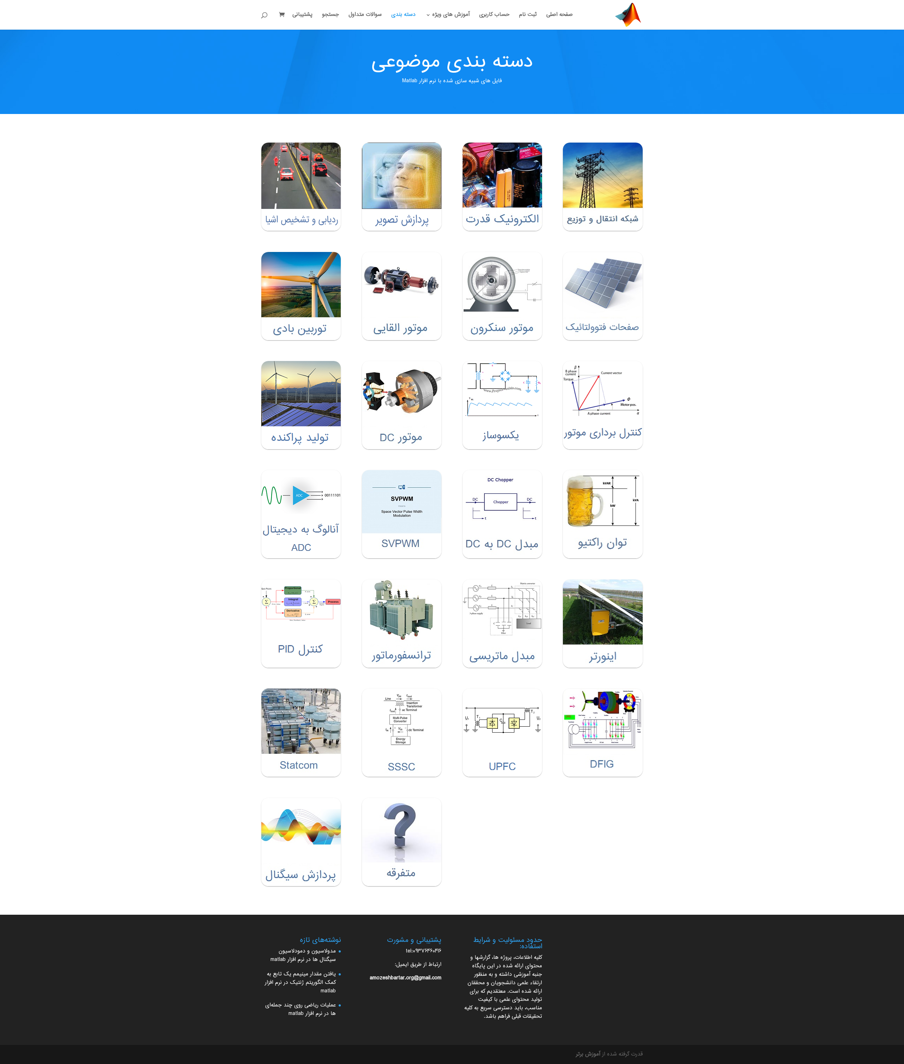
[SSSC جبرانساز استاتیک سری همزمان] (401, 733)
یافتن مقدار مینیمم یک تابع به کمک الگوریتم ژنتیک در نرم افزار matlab (300, 982)
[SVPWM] (401, 514)
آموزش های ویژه (451, 15)
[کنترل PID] (301, 623)
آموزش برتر (588, 1054)
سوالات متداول (365, 15)
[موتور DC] (401, 405)
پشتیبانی (302, 15)
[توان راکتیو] (602, 514)
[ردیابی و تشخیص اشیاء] (301, 187)
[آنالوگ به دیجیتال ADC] (301, 514)
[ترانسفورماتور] (401, 623)
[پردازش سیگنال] (301, 842)
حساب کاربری (494, 15)
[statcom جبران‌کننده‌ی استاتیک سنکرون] (301, 733)
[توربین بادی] (301, 296)
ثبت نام (528, 15)
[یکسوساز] (502, 405)
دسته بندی (403, 15)
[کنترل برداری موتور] (602, 405)
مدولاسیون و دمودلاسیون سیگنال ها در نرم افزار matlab (303, 955)
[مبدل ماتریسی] (502, 623)
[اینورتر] (602, 623)
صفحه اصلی (559, 15)
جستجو (330, 15)
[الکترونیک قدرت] (502, 187)
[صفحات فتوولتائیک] (602, 296)
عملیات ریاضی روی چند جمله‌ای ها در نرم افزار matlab (300, 1009)
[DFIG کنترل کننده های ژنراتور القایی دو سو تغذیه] (602, 733)
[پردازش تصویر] (401, 187)
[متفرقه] (401, 842)
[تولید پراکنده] (301, 405)
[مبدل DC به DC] (502, 514)
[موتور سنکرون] (502, 296)
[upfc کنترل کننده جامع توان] (502, 733)
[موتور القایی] (401, 296)
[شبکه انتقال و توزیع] (602, 187)
